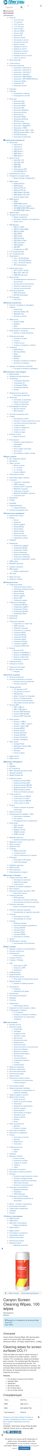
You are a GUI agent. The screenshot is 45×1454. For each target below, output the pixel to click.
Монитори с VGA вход (21, 123)
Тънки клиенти (14, 63)
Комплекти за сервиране (18, 1132)
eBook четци (13, 319)
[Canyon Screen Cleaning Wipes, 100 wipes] (22, 1271)
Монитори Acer (19, 101)
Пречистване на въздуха (22, 1112)
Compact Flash (19, 744)
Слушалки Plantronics (21, 646)
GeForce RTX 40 (20, 188)
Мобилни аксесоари (16, 336)
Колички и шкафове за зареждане (21, 305)
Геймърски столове (16, 663)
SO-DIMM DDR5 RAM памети (24, 208)
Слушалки (13, 480)
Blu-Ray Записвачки (21, 295)
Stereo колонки (19, 465)
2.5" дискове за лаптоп (22, 691)
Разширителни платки (17, 173)
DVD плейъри (18, 411)
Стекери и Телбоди (16, 960)
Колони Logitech (19, 472)
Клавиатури (13, 543)
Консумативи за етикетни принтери (26, 902)
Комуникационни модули (18, 872)
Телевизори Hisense (21, 387)
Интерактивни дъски (16, 976)
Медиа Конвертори (16, 775)
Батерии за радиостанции (23, 1178)
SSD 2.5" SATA (19, 227)
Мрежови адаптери (16, 837)
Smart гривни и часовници (18, 330)
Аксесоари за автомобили (18, 1187)
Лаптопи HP (18, 35)
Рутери (11, 805)
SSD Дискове (14, 225)
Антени (16, 389)
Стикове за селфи (20, 338)
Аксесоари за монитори (22, 137)
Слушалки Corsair (20, 637)
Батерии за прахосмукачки (23, 1185)
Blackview (17, 356)
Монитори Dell (19, 108)
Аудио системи (14, 463)
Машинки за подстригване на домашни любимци (24, 1091)
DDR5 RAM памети (20, 203)
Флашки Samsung (20, 733)
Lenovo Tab (18, 309)
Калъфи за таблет (20, 316)
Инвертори (18, 970)
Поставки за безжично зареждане (26, 368)
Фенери (16, 1119)
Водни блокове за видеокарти (24, 178)
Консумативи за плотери (22, 919)
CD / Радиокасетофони (17, 458)
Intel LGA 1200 (19, 162)
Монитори (13, 99)
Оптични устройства (16, 290)
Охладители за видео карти (19, 176)
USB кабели (13, 1220)
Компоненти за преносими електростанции (23, 1081)
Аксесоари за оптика (21, 1137)
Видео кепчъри (14, 577)
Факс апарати (14, 888)
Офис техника (14, 1293)
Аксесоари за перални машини (20, 1171)
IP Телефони (18, 1012)
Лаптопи (12, 17)
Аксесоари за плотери (22, 916)
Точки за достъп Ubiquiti (22, 796)
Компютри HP (19, 83)
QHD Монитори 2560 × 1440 (24, 132)
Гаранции (12, 89)
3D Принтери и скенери (17, 941)
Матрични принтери (16, 904)
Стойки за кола (19, 343)
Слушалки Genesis (20, 641)
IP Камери (13, 857)
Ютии (16, 1121)
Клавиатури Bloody (20, 548)
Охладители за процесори (18, 215)
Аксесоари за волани (21, 659)
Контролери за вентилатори (24, 284)
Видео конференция (21, 571)
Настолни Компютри (16, 65)
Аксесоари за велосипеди (18, 1196)
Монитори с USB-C (20, 128)
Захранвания (14, 256)
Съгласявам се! (24, 1448)
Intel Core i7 (18, 147)
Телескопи (17, 1144)
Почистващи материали (18, 995)
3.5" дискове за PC (20, 689)
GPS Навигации (19, 1194)
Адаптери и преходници (18, 1223)
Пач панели (18, 818)
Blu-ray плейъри (19, 408)
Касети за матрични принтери (24, 906)
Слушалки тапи (19, 495)
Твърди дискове (15, 687)
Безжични (17, 522)
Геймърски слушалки (21, 491)
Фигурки (17, 671)
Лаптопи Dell (18, 33)
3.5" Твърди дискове (16, 251)
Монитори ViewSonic (21, 110)
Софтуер (12, 91)
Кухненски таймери (21, 1049)
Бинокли (17, 1139)
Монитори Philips (20, 117)
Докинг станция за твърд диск (24, 696)
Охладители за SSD (21, 249)
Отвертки (17, 989)
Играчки (12, 1213)
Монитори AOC (19, 103)
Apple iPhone (18, 349)
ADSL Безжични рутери (22, 789)
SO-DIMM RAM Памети (22, 210)
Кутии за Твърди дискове (23, 698)
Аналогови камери (20, 862)
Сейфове (12, 1210)
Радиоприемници (15, 505)
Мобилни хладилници (17, 1069)
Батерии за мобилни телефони (25, 360)
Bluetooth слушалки (21, 489)
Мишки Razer (18, 529)
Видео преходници (20, 1225)
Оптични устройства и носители (20, 679)
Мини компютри (15, 60)
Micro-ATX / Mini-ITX (21, 272)
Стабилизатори (14, 972)
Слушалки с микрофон (22, 482)
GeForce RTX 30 (20, 190)
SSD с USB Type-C (20, 709)
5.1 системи (18, 470)
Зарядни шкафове (15, 773)
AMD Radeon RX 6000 (21, 192)
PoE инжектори (14, 870)
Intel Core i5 (18, 144)
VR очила (12, 573)
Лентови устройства (16, 677)
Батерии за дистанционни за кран (26, 1176)
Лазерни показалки (16, 567)
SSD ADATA (18, 233)
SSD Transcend (19, 242)
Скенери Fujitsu (19, 932)
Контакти (6, 1424)
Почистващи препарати (17, 1206)
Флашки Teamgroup (21, 739)
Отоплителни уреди (16, 1073)
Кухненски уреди (15, 1027)
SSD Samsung (19, 238)
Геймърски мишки (20, 535)
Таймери (12, 1154)
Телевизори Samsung (21, 381)
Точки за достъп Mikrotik (22, 800)
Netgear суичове (19, 829)
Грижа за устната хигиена (23, 1101)
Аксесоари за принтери (22, 880)
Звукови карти (14, 212)
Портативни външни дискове (24, 702)
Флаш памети (14, 719)
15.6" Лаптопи (19, 24)
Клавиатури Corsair (21, 550)
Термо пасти (18, 221)
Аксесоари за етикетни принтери (25, 900)
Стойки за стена (19, 430)
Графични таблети (16, 579)
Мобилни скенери (20, 923)
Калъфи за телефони (21, 363)
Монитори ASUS (19, 105)
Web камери (13, 569)
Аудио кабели (14, 1227)
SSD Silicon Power (20, 240)
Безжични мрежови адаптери (24, 839)
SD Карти (17, 750)
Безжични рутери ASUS (22, 780)
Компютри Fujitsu (20, 81)
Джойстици (13, 618)
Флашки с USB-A (20, 721)
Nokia (16, 354)
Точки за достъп (15, 794)
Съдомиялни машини (21, 1060)
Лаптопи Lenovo (19, 37)
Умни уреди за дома (16, 1086)
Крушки (16, 1149)
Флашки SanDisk (20, 735)
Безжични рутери (15, 778)
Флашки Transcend (20, 737)
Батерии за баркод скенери (23, 983)
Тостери (17, 1062)
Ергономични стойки (21, 418)
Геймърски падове (20, 600)
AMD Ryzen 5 (18, 151)
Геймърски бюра (15, 661)
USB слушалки (19, 626)
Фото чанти (18, 451)
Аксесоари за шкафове (22, 816)
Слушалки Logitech (20, 643)
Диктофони (13, 461)
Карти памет (13, 741)
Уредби (12, 500)
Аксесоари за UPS (20, 965)
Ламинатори (13, 1003)
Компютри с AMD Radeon (23, 76)
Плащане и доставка (10, 1417)
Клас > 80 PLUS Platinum (22, 260)
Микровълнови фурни (21, 1053)
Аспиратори (18, 1029)
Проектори (13, 397)
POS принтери (19, 897)
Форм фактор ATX (20, 169)
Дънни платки (14, 158)
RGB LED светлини (20, 275)
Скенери (12, 921)
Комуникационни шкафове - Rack (21, 814)
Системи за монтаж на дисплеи (25, 423)
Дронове (17, 1126)
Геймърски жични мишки (22, 587)
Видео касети (14, 758)
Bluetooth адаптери (16, 563)
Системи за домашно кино (18, 414)
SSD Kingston (18, 245)
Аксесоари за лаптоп (21, 40)
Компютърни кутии (16, 268)
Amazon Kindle (19, 321)
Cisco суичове (19, 825)
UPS (10, 963)
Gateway (12, 766)
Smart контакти (19, 955)
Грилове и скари (19, 1035)
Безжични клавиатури (21, 554)
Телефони (13, 347)
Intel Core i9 (18, 149)
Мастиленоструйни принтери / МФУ (22, 891)
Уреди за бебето (20, 1117)
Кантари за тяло (15, 1024)
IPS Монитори (19, 121)
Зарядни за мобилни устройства (21, 366)
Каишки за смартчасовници (23, 333)
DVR (10, 764)
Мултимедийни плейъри (18, 406)
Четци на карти (19, 753)
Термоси (17, 1165)
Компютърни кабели (16, 1240)
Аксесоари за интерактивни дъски (26, 979)
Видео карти (13, 181)
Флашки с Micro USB (21, 726)
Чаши (16, 1167)
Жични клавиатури (20, 552)
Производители (15, 1419)
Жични (16, 520)
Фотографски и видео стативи (24, 453)
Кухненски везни (20, 1044)
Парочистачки (14, 1076)
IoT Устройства (14, 768)
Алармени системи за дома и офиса (22, 1008)
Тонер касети (18, 884)
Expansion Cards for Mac (22, 746)
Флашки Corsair (19, 730)
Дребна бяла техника (17, 1097)
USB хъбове (13, 561)
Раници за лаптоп (20, 53)
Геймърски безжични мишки (24, 589)
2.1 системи (18, 467)
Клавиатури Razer (20, 613)
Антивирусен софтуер (21, 93)
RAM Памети (14, 199)
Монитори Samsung (21, 119)
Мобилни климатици (16, 1067)
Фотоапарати (14, 440)
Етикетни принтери (16, 895)
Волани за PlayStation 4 (22, 655)
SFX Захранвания (20, 265)
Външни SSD (14, 705)
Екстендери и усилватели (18, 1233)
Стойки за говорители (21, 427)
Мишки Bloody (19, 526)
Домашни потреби (15, 1156)
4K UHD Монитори (20, 134)
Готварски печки (19, 1033)
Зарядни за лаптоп (20, 46)
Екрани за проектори (21, 402)
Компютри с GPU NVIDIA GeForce (26, 79)
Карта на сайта (27, 1419)
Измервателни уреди (21, 991)
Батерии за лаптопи (21, 42)
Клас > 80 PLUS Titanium (22, 262)
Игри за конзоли (19, 436)
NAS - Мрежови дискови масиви (20, 770)
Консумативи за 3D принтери (24, 943)
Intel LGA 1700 (19, 160)
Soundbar (12, 503)
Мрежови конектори (21, 1245)
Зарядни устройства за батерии (25, 1180)
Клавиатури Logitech (21, 545)
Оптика (12, 1135)
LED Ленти (17, 299)
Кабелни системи (15, 812)
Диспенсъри (18, 1038)
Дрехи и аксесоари (16, 669)
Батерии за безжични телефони (25, 1014)
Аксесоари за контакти (17, 1169)
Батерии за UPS (19, 968)
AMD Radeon (18, 186)
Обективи (17, 446)
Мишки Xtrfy (18, 598)
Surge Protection (15, 974)
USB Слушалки (19, 484)
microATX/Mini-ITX (20, 171)
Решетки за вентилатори (22, 286)
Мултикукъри (18, 1056)
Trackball (12, 540)
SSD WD (17, 247)
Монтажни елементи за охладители (26, 219)
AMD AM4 (17, 164)
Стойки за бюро (19, 425)
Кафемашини (18, 1042)
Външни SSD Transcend (22, 716)
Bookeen (17, 324)
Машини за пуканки (21, 1051)
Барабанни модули (21, 882)
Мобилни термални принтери (20, 910)
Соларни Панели (15, 958)
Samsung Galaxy (20, 352)
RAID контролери (20, 851)
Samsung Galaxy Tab (21, 311)
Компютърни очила (16, 515)
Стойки (11, 416)
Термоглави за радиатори (18, 1208)
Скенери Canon (19, 930)
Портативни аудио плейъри (19, 477)
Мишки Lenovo (19, 533)
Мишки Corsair (19, 531)
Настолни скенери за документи (25, 925)
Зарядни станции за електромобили (22, 949)
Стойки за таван (19, 432)
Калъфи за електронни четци (24, 328)
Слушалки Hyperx (20, 639)
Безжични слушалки (21, 628)
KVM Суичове (14, 1218)
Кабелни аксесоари (16, 1237)
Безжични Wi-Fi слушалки (23, 486)
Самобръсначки (19, 1115)
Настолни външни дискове (23, 700)
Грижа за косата (19, 1099)
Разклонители (14, 953)
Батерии (12, 1174)
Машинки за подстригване (23, 1106)
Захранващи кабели (16, 1235)
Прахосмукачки (19, 1110)
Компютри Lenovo (20, 85)
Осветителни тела (15, 1147)
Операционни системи (22, 95)
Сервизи (22, 1417)
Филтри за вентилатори (22, 288)
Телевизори (13, 378)
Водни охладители (20, 217)
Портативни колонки (16, 474)
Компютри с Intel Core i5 (22, 70)
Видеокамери (14, 374)
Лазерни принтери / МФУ (18, 877)
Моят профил (8, 1421)
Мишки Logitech (19, 524)
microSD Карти (19, 748)
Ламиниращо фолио (21, 1005)
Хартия (12, 939)
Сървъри (12, 848)
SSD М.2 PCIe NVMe (21, 229)
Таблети (12, 307)
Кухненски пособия (21, 1160)
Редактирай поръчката (22, 1421)
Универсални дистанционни (19, 376)
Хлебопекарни (19, 1064)
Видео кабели (14, 1230)
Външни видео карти (21, 197)
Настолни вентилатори (17, 1071)
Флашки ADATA (19, 728)
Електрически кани (20, 1040)
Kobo (15, 326)
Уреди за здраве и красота (18, 1095)
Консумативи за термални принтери (27, 912)
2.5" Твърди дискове (16, 254)
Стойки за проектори (21, 404)
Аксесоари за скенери (21, 936)
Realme (16, 358)
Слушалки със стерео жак (23, 623)
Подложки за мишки (21, 538)
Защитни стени (14, 846)
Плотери (12, 914)
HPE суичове (18, 827)
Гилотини (12, 1000)
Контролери (13, 616)
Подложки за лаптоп (21, 51)
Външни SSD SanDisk (21, 714)
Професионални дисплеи (18, 393)
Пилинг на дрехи (20, 1108)
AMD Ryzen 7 (18, 153)
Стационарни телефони (18, 1010)
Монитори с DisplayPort (22, 125)
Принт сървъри (14, 844)
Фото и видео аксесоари (22, 448)
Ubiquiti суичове (19, 832)
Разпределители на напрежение (25, 821)
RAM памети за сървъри (22, 206)
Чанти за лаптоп (19, 57)
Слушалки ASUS (19, 632)
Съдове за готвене (20, 1162)
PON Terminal (14, 867)
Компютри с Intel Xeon (22, 74)
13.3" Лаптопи (19, 20)
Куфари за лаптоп (20, 49)
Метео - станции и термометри (20, 1204)
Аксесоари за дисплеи (22, 395)
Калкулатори (13, 993)
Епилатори (18, 1103)
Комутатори (13, 823)
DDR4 (16, 201)
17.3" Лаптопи (19, 26)
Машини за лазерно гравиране (20, 886)
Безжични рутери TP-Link (23, 787)
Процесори (13, 142)
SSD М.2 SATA (19, 231)
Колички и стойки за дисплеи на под (27, 421)
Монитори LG (18, 114)
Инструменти (14, 986)
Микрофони (13, 497)
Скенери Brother (19, 927)
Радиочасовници (20, 507)
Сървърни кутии (19, 853)
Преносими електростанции (19, 1078)
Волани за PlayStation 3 (22, 652)
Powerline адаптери (16, 865)
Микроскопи (18, 1141)
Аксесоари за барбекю (17, 1130)
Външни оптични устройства (24, 681)
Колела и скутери (20, 1128)
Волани (12, 648)
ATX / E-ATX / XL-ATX (21, 270)
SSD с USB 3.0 (19, 707)
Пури (15, 1151)
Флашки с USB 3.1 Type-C (23, 724)
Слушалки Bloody (20, 634)
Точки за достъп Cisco (21, 798)
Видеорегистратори (21, 1189)
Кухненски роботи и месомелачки (26, 1047)
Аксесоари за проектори (22, 399)
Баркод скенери (15, 981)
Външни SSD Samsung (22, 711)
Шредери (12, 998)
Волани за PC (19, 650)
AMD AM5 (17, 167)
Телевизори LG (19, 383)
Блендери (17, 1031)
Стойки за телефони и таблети (25, 345)
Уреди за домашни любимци (19, 1088)
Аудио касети (14, 756)
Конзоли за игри (15, 434)
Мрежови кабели (15, 1243)
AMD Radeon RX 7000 (21, 194)
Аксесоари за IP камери (22, 859)
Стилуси (17, 340)
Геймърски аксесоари (17, 667)
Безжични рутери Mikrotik (23, 785)
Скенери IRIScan (20, 934)
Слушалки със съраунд (22, 630)
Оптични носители (20, 683)
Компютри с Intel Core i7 (22, 72)
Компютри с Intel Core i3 (22, 68)
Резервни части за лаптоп (23, 55)
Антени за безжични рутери (23, 792)
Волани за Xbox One (21, 657)
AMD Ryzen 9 (18, 156)
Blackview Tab (19, 314)
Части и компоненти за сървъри (25, 855)
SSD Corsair (18, 236)
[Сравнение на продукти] (41, 5)
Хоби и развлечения (16, 1123)
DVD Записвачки (19, 293)
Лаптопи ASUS (19, 31)
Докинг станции (19, 44)
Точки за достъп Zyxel (21, 803)
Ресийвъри (18, 1191)
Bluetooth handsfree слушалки (24, 493)
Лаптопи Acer (18, 29)
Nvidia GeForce (19, 183)
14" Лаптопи (18, 22)
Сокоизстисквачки (20, 1058)
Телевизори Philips (20, 385)
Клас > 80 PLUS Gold (21, 258)
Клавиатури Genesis (21, 611)
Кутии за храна (19, 1158)
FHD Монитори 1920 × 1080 (24, 130)
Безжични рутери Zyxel (22, 783)
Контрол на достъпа (16, 951)
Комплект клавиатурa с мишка (24, 559)
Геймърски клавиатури (22, 557)
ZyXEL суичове (19, 834)
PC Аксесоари (14, 297)
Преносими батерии (21, 1183)
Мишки (11, 518)
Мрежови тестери (15, 842)
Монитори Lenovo (20, 112)
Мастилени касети (20, 893)
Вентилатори (14, 277)
